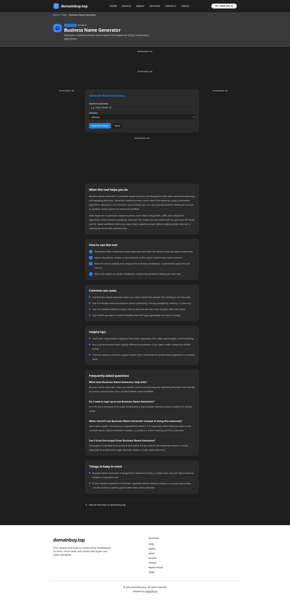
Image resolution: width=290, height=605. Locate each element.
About (140, 6)
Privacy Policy (156, 567)
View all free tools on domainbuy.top (107, 504)
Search (126, 6)
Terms (152, 572)
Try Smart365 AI (224, 6)
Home (113, 6)
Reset (117, 125)
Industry (93, 113)
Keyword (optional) (98, 104)
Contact (170, 6)
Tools (185, 6)
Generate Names (99, 125)
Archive (155, 6)
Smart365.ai (151, 591)
